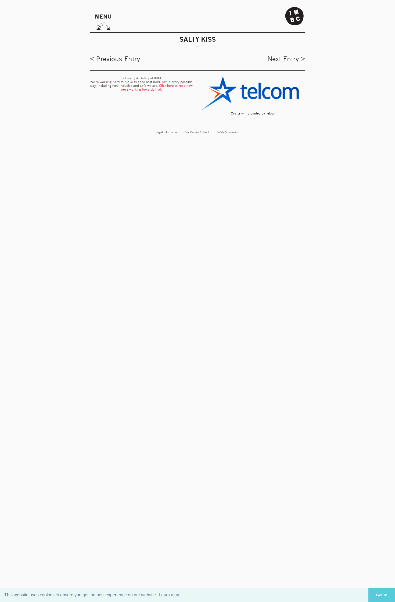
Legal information (167, 132)
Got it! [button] (381, 595)
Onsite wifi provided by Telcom (253, 113)
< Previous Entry (115, 59)
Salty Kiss (197, 39)
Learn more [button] (170, 595)
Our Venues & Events (197, 132)
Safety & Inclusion (228, 132)
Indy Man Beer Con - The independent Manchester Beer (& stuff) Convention (294, 16)
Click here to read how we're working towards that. (157, 87)
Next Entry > (286, 59)
